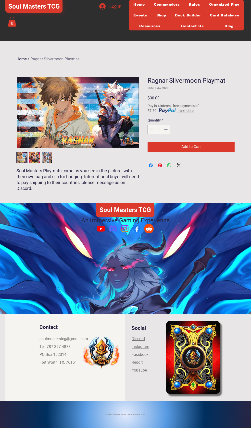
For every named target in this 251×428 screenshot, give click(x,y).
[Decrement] (151, 129)
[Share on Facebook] (151, 165)
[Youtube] (101, 228)
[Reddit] (149, 228)
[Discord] (113, 228)
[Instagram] (125, 228)
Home (21, 59)
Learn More (185, 111)
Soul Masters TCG (34, 6)
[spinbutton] (158, 129)
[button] (12, 22)
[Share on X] (179, 165)
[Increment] (166, 129)
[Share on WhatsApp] (169, 165)
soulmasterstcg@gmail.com (63, 338)
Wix (144, 414)
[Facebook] (137, 228)
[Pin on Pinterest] (160, 165)
